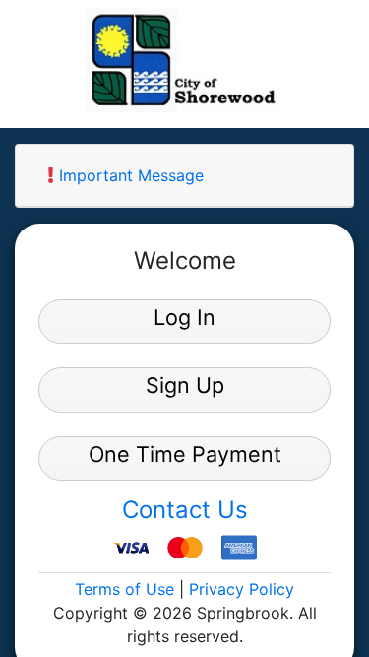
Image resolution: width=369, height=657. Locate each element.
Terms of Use (124, 589)
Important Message (129, 175)
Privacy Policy (241, 589)
